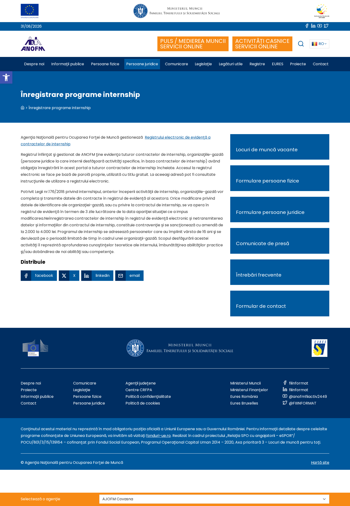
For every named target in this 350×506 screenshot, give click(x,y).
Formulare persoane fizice (267, 180)
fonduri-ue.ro (158, 435)
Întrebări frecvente (258, 275)
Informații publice (37, 396)
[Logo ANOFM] (33, 44)
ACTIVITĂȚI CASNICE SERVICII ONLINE (262, 43)
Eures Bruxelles (244, 403)
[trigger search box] (301, 44)
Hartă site (320, 462)
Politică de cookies (142, 403)
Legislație (81, 390)
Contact (28, 403)
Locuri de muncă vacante (267, 149)
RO (321, 43)
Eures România (244, 396)
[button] (6, 77)
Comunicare (84, 383)
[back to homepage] (23, 108)
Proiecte (29, 390)
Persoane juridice (89, 403)
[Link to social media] (307, 26)
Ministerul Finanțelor (249, 390)
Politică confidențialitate (148, 396)
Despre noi (31, 383)
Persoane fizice (87, 396)
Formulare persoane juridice (270, 212)
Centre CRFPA (138, 390)
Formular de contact (261, 306)
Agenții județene (140, 383)
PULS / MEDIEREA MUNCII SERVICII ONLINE (193, 43)
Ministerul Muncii (245, 383)
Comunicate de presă (262, 243)
